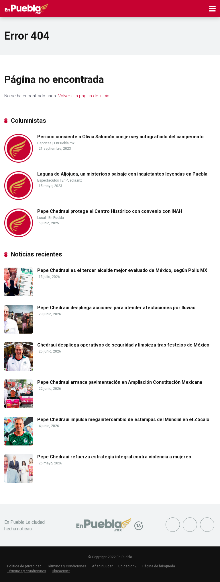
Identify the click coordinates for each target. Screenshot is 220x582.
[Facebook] (173, 524)
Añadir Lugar (102, 566)
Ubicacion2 (127, 566)
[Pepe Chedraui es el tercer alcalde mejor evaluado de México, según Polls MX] (18, 294)
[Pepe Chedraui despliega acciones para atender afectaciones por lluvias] (18, 332)
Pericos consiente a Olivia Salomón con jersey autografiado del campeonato (120, 136)
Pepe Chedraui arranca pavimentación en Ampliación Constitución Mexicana (119, 382)
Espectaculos (48, 180)
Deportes (44, 143)
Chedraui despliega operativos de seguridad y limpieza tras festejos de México (123, 345)
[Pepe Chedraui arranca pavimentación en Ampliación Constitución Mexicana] (18, 406)
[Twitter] (190, 524)
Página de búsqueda (158, 566)
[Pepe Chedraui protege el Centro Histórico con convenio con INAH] (18, 235)
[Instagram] (207, 524)
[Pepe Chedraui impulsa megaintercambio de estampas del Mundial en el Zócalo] (18, 444)
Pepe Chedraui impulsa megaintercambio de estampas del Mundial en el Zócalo (123, 419)
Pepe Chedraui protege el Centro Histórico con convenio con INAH (109, 211)
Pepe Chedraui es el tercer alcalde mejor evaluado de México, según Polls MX (122, 270)
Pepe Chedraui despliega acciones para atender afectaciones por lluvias (116, 307)
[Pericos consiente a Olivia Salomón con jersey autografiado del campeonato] (18, 161)
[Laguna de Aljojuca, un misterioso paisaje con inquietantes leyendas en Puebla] (18, 198)
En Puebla (56, 218)
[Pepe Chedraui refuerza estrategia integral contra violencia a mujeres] (18, 481)
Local (41, 218)
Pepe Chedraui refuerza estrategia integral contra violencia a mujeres (114, 457)
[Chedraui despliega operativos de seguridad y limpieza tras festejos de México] (18, 369)
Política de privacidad (24, 566)
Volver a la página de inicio (83, 95)
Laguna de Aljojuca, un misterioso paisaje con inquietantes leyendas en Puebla (122, 174)
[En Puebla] (26, 7)
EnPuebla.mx (64, 143)
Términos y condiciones (66, 566)
